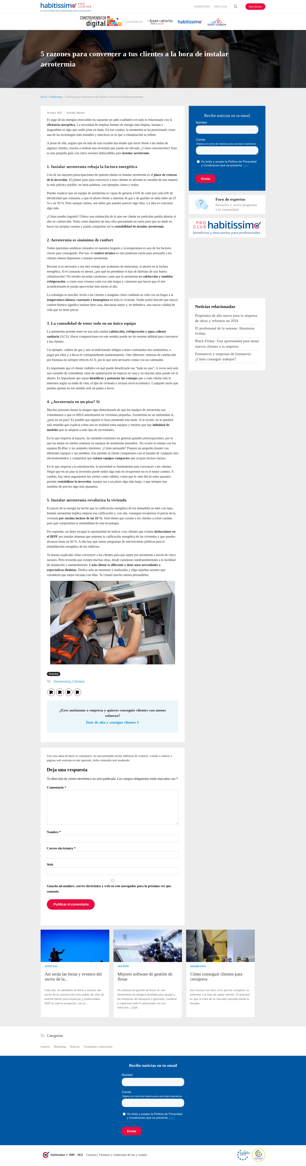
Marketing (202, 6)
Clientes (78, 681)
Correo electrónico (61, 848)
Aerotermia (61, 681)
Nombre (54, 832)
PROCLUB (220, 6)
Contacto (91, 1154)
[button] (261, 974)
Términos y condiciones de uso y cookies (123, 1154)
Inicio (44, 96)
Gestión (123, 966)
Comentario (56, 787)
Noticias (51, 966)
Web (50, 864)
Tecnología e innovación (98, 1046)
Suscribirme (255, 6)
